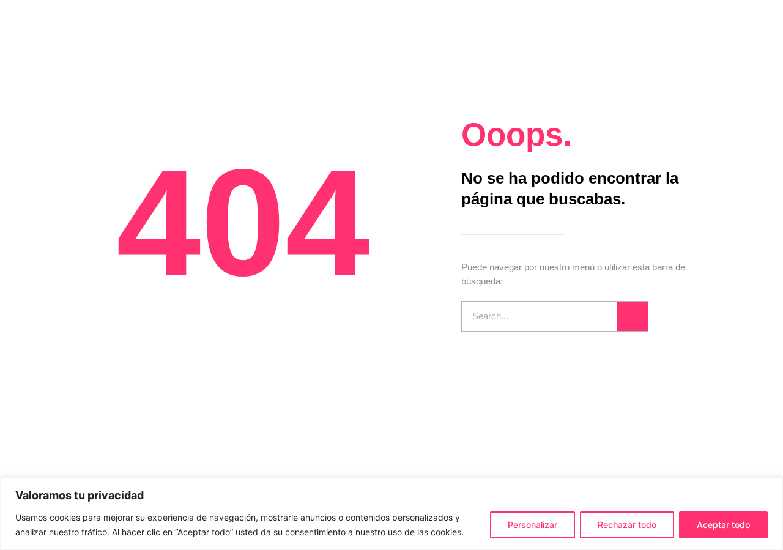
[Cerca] (770, 487)
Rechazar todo (627, 524)
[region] (391, 513)
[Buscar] (632, 316)
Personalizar (532, 524)
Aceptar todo (723, 524)
